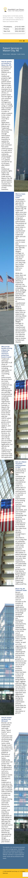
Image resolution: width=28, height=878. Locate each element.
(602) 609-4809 (14, 29)
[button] (20, 40)
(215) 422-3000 (14, 27)
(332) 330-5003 (14, 31)
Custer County (21, 54)
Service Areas (6, 54)
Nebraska (13, 54)
